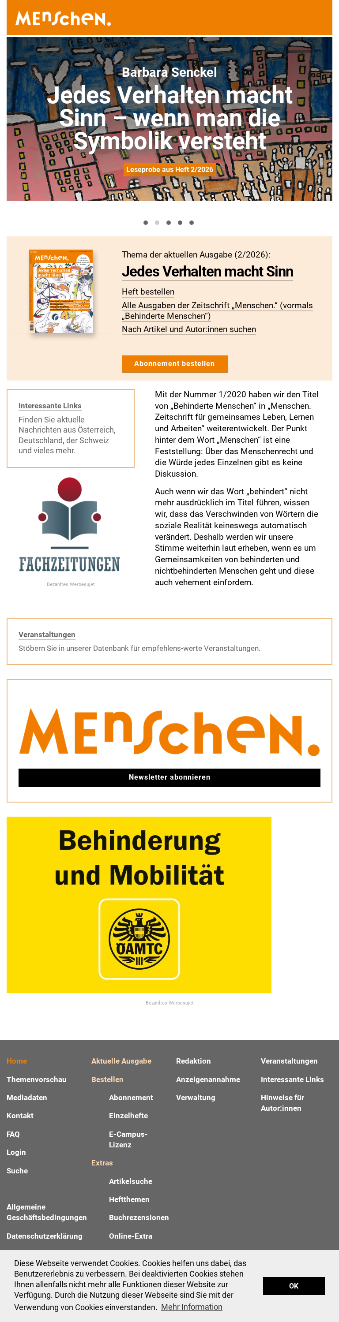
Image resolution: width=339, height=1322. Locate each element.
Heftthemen (129, 1199)
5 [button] (191, 222)
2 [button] (157, 222)
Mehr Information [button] (191, 1306)
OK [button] (293, 1286)
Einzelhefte (128, 1115)
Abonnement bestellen (174, 363)
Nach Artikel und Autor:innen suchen (189, 329)
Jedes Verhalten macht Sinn (207, 271)
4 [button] (180, 222)
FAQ (13, 1134)
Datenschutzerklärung (45, 1236)
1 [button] (145, 222)
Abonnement (131, 1097)
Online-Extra (130, 1236)
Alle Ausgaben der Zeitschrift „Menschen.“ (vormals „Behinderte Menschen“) (217, 310)
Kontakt (20, 1115)
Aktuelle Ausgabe (121, 1061)
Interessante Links (50, 405)
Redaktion (193, 1061)
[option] (169, 119)
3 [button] (168, 222)
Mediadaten (27, 1097)
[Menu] (321, 18)
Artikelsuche (130, 1181)
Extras (102, 1162)
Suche (17, 1170)
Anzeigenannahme (208, 1079)
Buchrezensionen (139, 1217)
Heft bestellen (148, 292)
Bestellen (107, 1079)
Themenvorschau (37, 1079)
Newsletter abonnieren (170, 777)
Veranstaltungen (47, 634)
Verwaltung (195, 1097)
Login (16, 1152)
